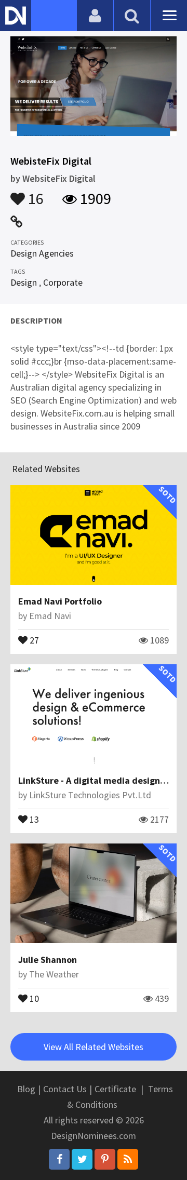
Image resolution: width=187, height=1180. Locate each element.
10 (33, 998)
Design (23, 282)
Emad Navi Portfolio (60, 601)
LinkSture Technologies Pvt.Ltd (90, 795)
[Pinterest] (105, 1159)
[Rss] (127, 1159)
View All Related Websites (93, 1047)
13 (33, 818)
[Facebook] (59, 1159)
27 (33, 639)
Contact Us (65, 1089)
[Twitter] (82, 1159)
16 (34, 194)
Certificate (115, 1089)
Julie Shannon (47, 960)
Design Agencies (42, 253)
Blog (26, 1089)
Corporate (63, 282)
